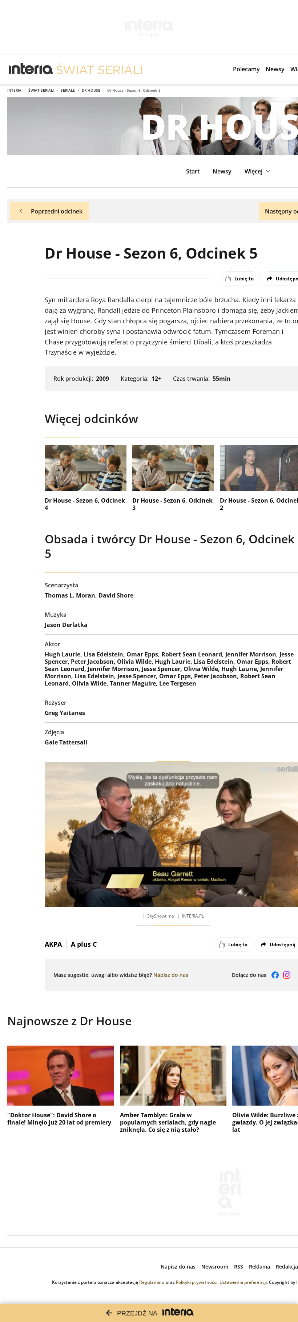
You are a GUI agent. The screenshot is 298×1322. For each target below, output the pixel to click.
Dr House (91, 90)
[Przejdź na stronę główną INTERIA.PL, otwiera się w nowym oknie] (31, 69)
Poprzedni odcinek (56, 211)
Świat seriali (41, 90)
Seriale (68, 90)
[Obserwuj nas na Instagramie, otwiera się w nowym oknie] (287, 975)
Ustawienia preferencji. (244, 1282)
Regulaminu (152, 1282)
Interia (14, 90)
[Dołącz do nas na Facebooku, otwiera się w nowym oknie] (275, 975)
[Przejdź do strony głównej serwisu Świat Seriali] (99, 69)
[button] (258, 171)
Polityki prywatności (196, 1282)
